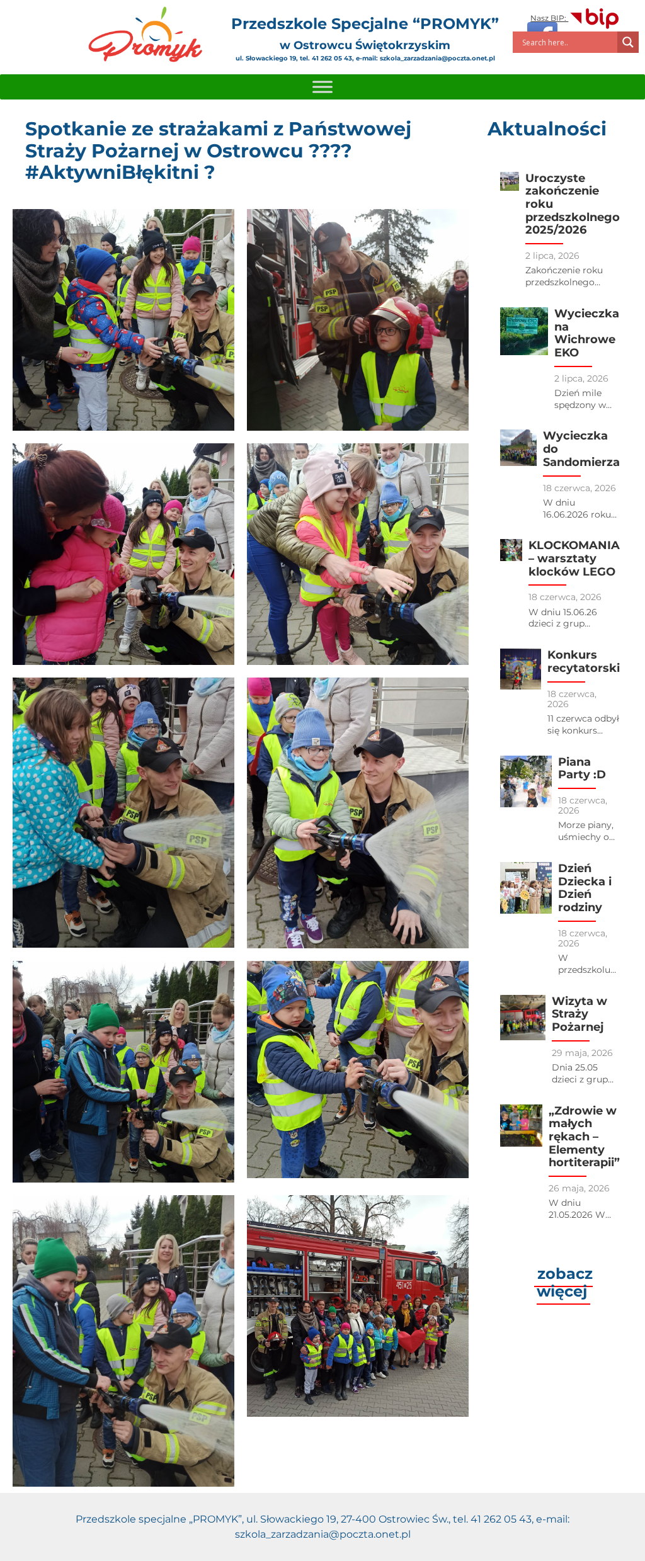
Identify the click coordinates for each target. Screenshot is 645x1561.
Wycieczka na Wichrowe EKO (586, 333)
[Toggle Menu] (322, 87)
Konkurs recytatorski (583, 661)
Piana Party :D (582, 768)
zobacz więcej (565, 1282)
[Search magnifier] (628, 42)
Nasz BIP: (549, 18)
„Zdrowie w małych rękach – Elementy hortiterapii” (584, 1137)
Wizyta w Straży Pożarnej (579, 1014)
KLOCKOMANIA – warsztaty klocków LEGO (574, 558)
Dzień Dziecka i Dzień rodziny (585, 887)
